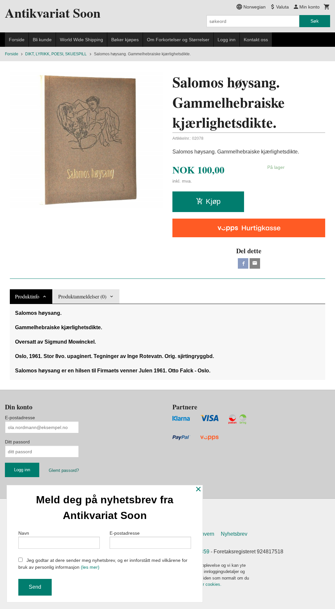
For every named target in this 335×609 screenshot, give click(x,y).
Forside (17, 39)
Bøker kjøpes (125, 39)
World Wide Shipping (81, 39)
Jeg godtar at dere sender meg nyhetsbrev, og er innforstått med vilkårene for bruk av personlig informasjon (102, 564)
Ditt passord (17, 441)
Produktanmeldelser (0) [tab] (82, 296)
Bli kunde (42, 39)
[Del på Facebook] (243, 263)
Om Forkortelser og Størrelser (178, 39)
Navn (23, 533)
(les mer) (90, 567)
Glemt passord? (64, 470)
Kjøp (213, 201)
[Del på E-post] (255, 263)
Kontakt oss (256, 39)
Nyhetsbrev (234, 534)
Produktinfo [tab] (27, 296)
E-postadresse (20, 417)
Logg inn (227, 39)
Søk (314, 21)
